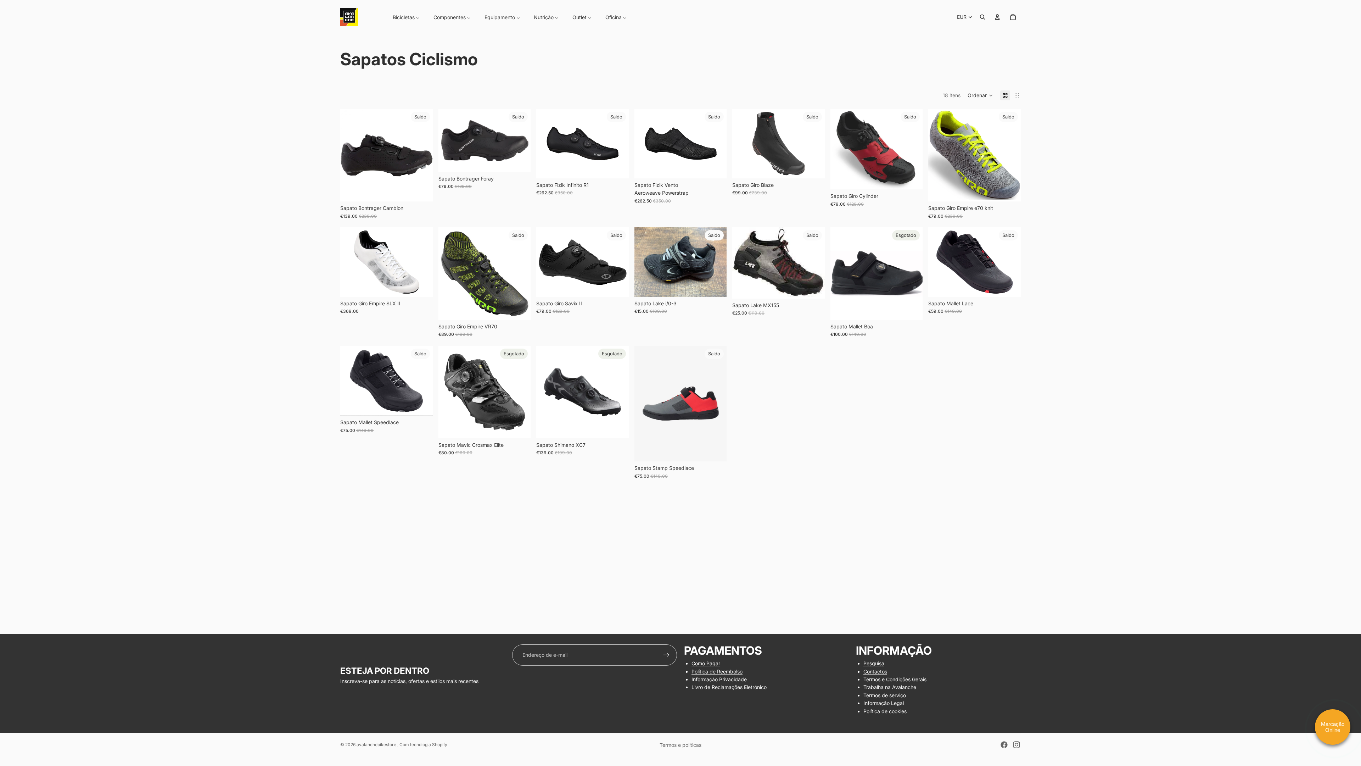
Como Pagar (705, 663)
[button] (980, 95)
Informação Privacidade (719, 679)
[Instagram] (1016, 744)
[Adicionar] (813, 167)
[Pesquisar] (982, 17)
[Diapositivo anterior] (351, 155)
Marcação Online (1332, 727)
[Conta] (997, 17)
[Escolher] (421, 190)
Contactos (875, 671)
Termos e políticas (680, 745)
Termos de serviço (884, 695)
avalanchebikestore (377, 744)
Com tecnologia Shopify (423, 744)
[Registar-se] (666, 655)
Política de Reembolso (717, 671)
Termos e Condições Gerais (894, 679)
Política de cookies (885, 711)
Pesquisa (873, 663)
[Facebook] (1004, 744)
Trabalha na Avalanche (889, 687)
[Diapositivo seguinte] (422, 155)
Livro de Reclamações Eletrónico (729, 687)
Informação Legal (883, 703)
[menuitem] (401, 16)
